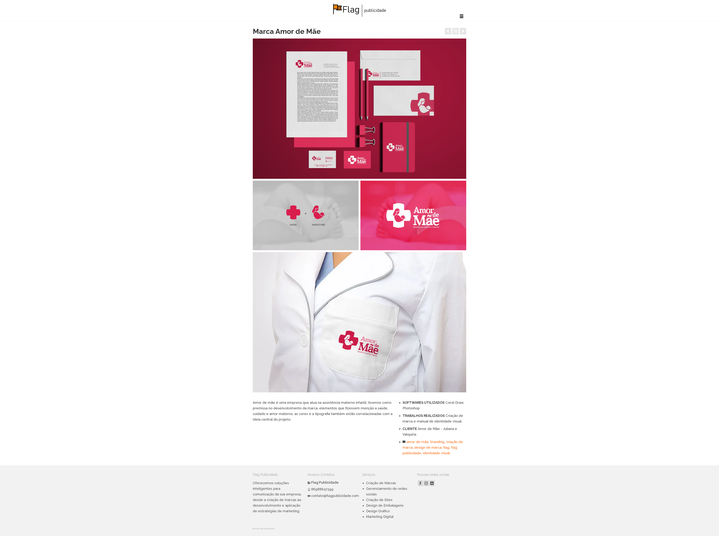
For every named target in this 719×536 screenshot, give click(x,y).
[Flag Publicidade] (359, 10)
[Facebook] (420, 483)
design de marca (428, 447)
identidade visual (436, 453)
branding (437, 442)
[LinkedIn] (432, 483)
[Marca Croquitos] (448, 31)
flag (446, 447)
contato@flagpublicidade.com (335, 496)
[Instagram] (426, 483)
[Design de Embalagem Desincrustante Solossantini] (463, 31)
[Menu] (461, 16)
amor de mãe (418, 442)
